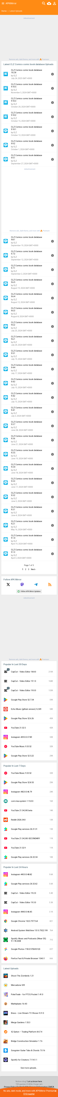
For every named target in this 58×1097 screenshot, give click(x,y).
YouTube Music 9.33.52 (21, 746)
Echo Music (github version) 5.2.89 (26, 709)
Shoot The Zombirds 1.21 (22, 976)
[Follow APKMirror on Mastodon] (22, 585)
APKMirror (11, 3)
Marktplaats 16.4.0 (19, 1004)
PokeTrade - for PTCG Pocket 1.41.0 (27, 994)
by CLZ (14, 76)
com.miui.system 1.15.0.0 (22, 801)
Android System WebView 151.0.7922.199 (29, 930)
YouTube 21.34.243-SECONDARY (25, 838)
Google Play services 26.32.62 (24, 884)
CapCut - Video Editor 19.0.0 (23, 690)
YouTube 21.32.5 (18, 728)
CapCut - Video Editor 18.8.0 (23, 672)
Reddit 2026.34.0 (18, 820)
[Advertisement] (29, 39)
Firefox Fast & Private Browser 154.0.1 (28, 958)
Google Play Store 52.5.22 (22, 756)
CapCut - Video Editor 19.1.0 (23, 681)
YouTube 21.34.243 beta (21, 810)
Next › (33, 569)
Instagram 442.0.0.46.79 (21, 792)
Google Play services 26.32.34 (24, 857)
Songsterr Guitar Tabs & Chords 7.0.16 (28, 1050)
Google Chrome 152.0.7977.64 (24, 921)
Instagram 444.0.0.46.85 (21, 912)
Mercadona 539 (18, 985)
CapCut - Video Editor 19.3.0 (23, 902)
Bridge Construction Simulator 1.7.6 (26, 1041)
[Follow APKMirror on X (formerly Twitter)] (8, 585)
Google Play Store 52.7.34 (22, 700)
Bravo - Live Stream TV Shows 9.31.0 (27, 1013)
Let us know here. (35, 1081)
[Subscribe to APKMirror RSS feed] (49, 585)
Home (4, 11)
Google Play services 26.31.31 (24, 829)
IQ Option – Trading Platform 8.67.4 (26, 1032)
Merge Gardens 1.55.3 (20, 1022)
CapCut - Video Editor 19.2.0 (23, 893)
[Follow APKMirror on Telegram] (35, 585)
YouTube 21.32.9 (18, 848)
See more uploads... (29, 1068)
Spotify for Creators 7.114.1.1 (24, 1060)
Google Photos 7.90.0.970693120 (25, 949)
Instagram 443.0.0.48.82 (21, 874)
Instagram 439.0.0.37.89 (21, 737)
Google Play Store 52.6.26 (22, 718)
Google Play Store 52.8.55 (22, 782)
